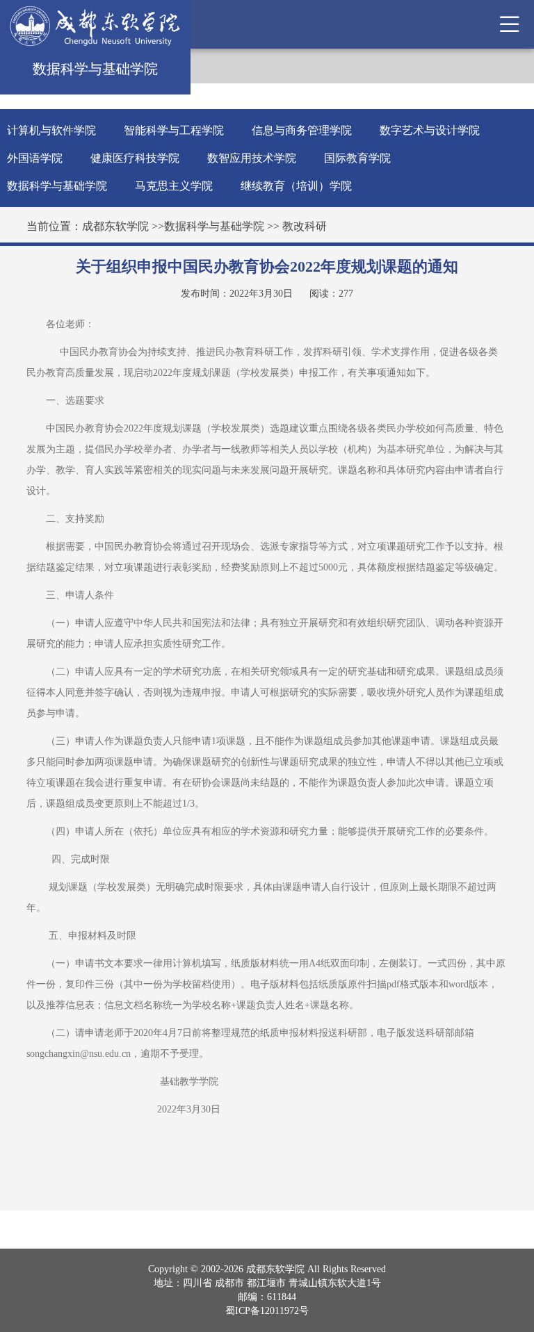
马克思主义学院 (174, 186)
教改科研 (304, 226)
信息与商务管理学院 (302, 130)
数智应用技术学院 (251, 158)
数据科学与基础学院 (57, 186)
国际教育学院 (357, 158)
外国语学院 (35, 158)
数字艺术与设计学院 (430, 130)
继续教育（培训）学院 (296, 186)
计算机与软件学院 (51, 130)
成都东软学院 (115, 226)
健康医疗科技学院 (134, 158)
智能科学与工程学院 (174, 130)
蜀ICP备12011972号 (267, 1311)
